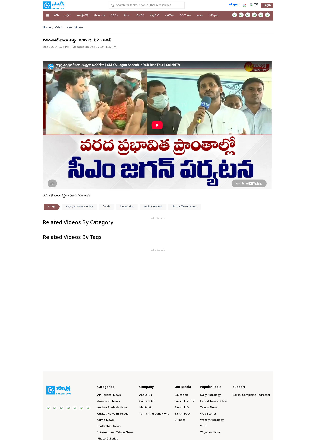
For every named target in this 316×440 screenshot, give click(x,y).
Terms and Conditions (154, 414)
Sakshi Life (182, 408)
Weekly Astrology (212, 420)
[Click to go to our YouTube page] (260, 14)
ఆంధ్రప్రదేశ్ (82, 16)
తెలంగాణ (99, 16)
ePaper (234, 5)
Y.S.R (203, 426)
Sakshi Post (182, 414)
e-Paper (213, 15)
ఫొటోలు (169, 16)
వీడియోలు (185, 16)
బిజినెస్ (140, 16)
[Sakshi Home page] (53, 5)
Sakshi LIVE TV (184, 401)
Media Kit (145, 408)
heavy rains (127, 206)
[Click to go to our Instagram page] (254, 14)
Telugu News (209, 408)
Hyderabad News (109, 426)
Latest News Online (213, 401)
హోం (56, 15)
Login (267, 5)
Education (181, 395)
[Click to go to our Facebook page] (234, 14)
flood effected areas (184, 206)
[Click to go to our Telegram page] (81, 408)
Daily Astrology (210, 395)
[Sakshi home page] (58, 390)
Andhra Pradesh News (112, 408)
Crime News (105, 420)
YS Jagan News (210, 433)
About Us (145, 395)
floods (106, 206)
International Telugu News (115, 433)
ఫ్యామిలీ (154, 16)
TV (255, 5)
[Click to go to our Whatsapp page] (241, 14)
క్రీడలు (127, 16)
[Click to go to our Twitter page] (247, 14)
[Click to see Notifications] (244, 5)
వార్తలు (67, 16)
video (58, 28)
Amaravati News (108, 401)
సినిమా (114, 16)
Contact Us (147, 401)
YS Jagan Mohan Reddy (79, 206)
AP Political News (109, 395)
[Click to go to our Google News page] (267, 14)
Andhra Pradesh (153, 206)
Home (47, 28)
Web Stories (208, 414)
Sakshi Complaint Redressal (251, 395)
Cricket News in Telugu (113, 414)
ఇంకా (200, 16)
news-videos (74, 28)
